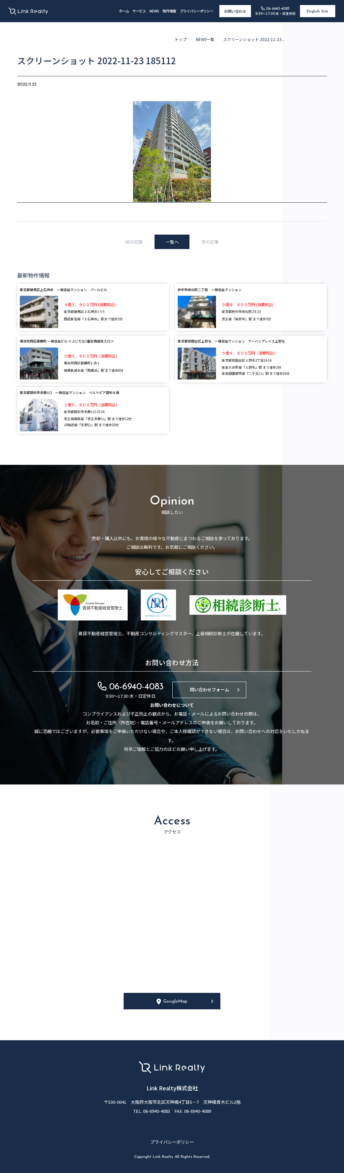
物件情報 (169, 10)
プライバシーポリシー (196, 10)
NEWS (154, 10)
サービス (139, 10)
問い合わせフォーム (209, 689)
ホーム (124, 10)
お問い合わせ (235, 11)
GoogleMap (175, 1001)
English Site (318, 11)
